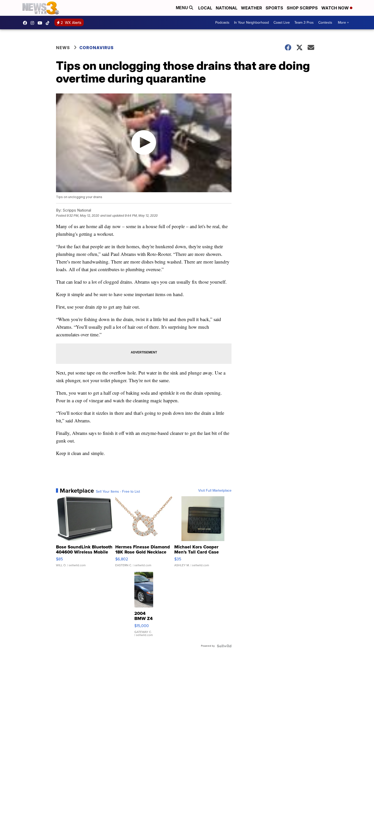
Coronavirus (96, 47)
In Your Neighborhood (251, 22)
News (63, 47)
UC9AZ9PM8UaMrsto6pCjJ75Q (41, 23)
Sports (274, 7)
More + (343, 22)
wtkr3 (34, 23)
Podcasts (222, 22)
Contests (325, 22)
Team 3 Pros (304, 22)
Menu (182, 8)
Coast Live (282, 22)
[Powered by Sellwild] (224, 646)
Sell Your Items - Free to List (118, 491)
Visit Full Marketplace (215, 490)
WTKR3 (26, 23)
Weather (251, 7)
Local (205, 7)
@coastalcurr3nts (49, 23)
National (226, 7)
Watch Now (335, 7)
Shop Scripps (302, 7)
